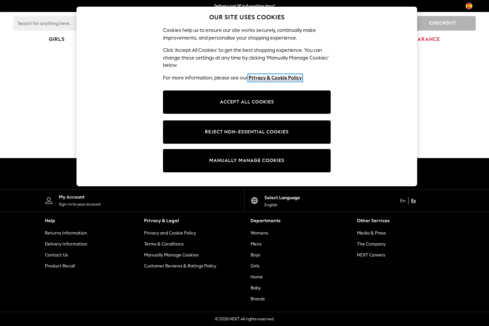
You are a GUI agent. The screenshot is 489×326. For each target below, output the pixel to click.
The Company (371, 244)
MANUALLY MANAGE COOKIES (246, 160)
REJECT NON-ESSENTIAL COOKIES (247, 132)
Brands (257, 299)
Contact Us (56, 255)
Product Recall (60, 266)
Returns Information (66, 233)
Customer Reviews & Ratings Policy (180, 266)
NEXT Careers (371, 255)
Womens (259, 233)
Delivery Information (66, 244)
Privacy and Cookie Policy (170, 233)
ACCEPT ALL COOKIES (247, 102)
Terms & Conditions (164, 244)
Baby (255, 288)
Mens (255, 244)
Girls (254, 266)
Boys (255, 255)
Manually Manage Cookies (171, 255)
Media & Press (371, 233)
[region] (247, 96)
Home (256, 277)
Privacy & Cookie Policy (275, 78)
